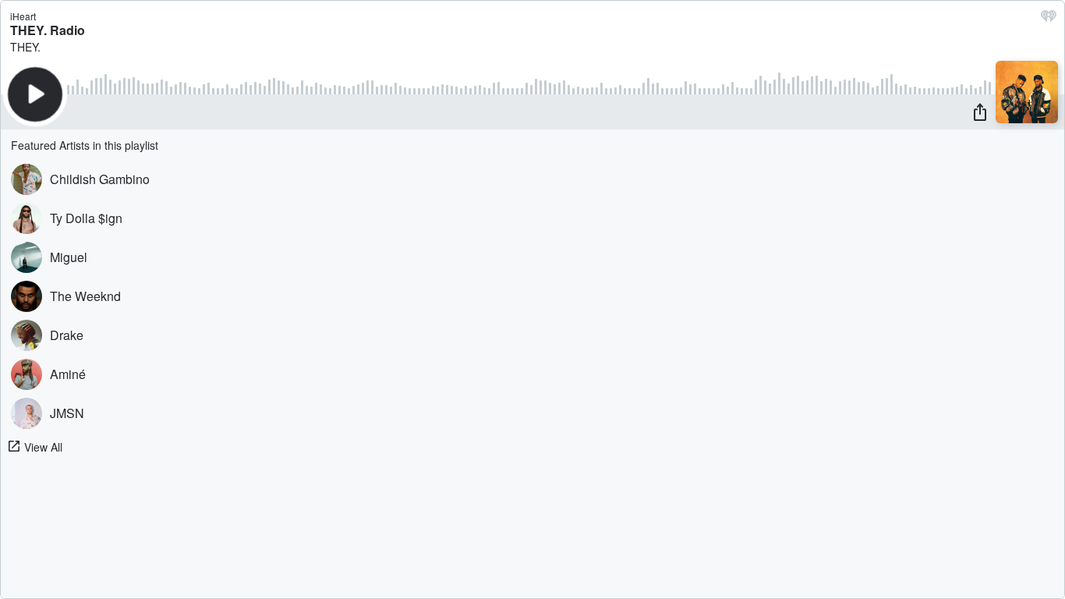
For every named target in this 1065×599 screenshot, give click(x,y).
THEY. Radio (47, 30)
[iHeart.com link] (1048, 19)
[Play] (35, 94)
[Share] (980, 111)
